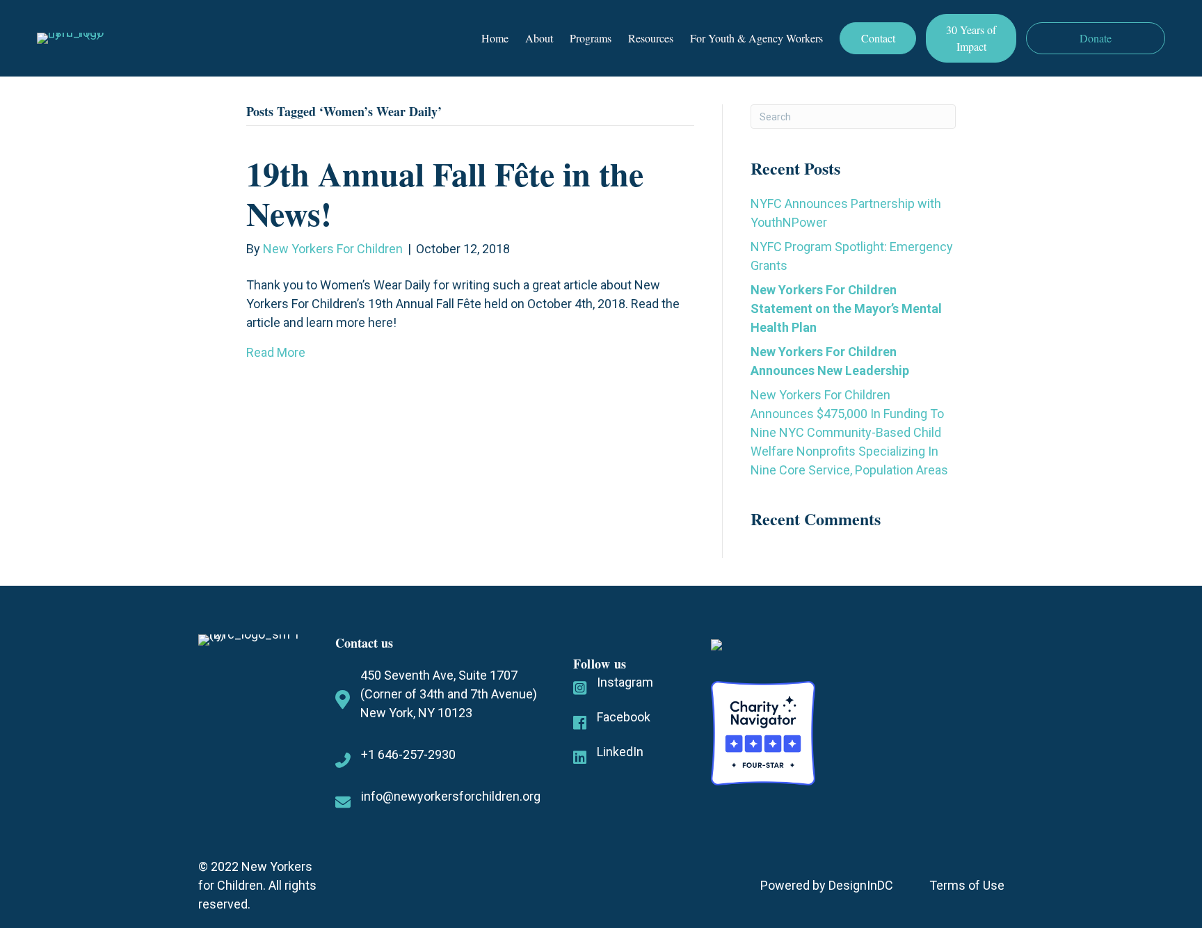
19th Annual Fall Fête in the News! (444, 193)
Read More (275, 352)
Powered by (794, 885)
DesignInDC (860, 885)
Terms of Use (966, 885)
